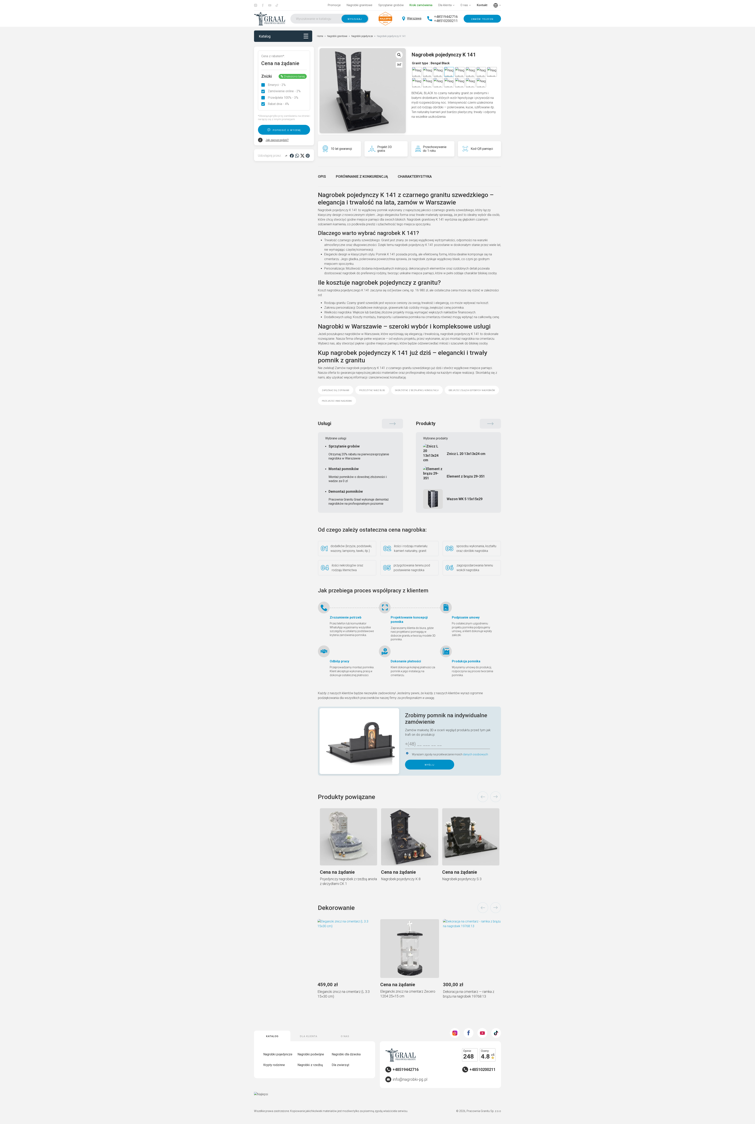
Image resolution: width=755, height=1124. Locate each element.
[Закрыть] (464, 502)
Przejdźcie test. (442, 590)
